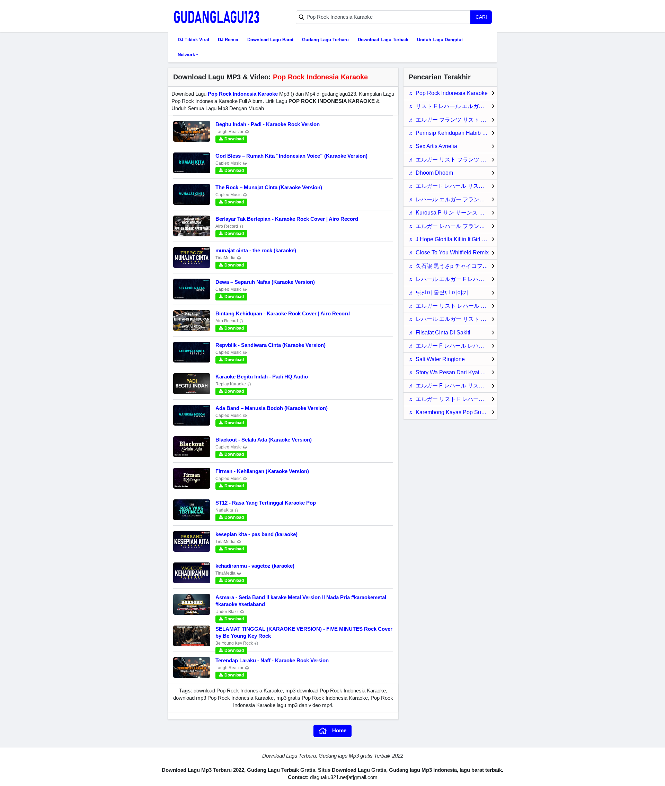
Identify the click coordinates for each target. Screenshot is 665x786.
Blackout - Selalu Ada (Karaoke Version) (263, 440)
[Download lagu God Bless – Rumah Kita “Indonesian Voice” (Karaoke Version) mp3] (191, 162)
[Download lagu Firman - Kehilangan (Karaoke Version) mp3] (191, 478)
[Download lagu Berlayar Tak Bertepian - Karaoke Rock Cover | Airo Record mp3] (191, 226)
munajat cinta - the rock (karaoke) (255, 250)
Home (339, 730)
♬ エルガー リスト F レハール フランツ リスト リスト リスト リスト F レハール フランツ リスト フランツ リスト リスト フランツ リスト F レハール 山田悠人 (453, 399)
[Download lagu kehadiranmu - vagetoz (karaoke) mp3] (191, 572)
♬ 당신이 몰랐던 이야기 (438, 293)
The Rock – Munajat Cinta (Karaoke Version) (268, 187)
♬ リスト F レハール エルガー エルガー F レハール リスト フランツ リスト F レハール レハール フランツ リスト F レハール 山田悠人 (453, 106)
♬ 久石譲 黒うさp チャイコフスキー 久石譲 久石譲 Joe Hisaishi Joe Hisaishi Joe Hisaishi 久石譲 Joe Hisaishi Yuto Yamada (453, 266)
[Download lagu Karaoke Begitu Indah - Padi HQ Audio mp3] (191, 383)
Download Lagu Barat (270, 39)
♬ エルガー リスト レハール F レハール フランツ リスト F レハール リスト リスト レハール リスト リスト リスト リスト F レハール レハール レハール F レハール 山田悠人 (453, 306)
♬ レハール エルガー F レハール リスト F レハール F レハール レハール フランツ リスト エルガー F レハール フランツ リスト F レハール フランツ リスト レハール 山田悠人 (453, 279)
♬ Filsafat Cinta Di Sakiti (439, 332)
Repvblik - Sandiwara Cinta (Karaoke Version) (270, 345)
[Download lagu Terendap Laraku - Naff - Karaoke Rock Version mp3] (191, 667)
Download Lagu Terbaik (383, 39)
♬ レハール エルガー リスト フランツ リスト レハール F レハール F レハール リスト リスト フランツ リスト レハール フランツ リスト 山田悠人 (453, 319)
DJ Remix (228, 39)
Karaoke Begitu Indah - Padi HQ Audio (261, 376)
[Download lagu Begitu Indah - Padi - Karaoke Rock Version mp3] (191, 131)
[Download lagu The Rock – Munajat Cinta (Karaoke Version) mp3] (191, 194)
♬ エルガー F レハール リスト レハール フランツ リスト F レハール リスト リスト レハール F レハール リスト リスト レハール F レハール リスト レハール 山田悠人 (453, 385)
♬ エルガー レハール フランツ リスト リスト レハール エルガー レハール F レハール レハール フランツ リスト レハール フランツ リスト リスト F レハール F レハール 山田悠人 (453, 226)
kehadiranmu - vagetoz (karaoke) (254, 566)
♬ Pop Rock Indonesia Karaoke (448, 93)
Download (234, 139)
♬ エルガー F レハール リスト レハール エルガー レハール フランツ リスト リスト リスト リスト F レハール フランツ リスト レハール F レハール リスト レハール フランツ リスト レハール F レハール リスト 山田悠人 (453, 186)
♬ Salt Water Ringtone (437, 359)
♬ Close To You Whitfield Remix (449, 252)
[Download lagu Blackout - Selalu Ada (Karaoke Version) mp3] (191, 446)
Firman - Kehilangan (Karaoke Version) (262, 471)
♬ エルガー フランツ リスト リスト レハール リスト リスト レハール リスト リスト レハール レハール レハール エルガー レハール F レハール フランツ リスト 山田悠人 (453, 120)
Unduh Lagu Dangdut (440, 39)
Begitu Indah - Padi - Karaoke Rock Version (267, 124)
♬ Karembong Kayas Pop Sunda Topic (453, 412)
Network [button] (186, 54)
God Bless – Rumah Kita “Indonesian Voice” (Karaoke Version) (291, 156)
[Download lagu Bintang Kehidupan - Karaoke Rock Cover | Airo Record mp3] (191, 320)
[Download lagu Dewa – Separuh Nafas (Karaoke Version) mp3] (191, 289)
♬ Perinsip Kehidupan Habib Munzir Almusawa (453, 133)
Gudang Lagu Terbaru (325, 39)
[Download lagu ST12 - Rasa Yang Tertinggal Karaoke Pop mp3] (191, 509)
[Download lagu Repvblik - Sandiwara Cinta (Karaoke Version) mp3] (191, 352)
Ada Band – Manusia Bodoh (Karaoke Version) (271, 408)
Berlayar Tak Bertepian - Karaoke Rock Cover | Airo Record (286, 219)
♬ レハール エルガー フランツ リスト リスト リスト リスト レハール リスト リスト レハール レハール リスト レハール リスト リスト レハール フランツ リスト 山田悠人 (453, 199)
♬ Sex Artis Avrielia (433, 146)
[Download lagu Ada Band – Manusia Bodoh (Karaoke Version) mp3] (191, 415)
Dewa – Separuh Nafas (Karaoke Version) (265, 282)
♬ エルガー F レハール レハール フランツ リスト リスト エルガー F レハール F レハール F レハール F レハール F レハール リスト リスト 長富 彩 (453, 346)
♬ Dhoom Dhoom (431, 173)
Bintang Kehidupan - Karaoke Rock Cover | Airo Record (282, 313)
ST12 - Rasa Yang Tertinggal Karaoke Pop (265, 503)
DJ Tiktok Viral (193, 39)
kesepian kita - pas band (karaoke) (256, 534)
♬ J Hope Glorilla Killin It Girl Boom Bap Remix (453, 239)
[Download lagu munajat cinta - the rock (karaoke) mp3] (191, 257)
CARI (481, 17)
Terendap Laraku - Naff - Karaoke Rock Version (272, 660)
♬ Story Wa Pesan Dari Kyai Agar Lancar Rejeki (453, 372)
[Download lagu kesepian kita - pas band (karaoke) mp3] (191, 541)
